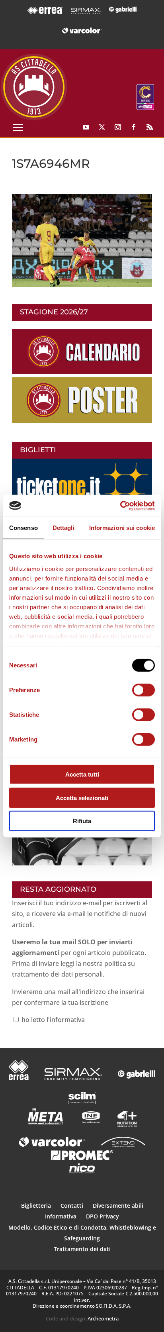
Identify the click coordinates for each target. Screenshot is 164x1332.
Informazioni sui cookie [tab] (122, 527)
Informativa (61, 1216)
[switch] (143, 690)
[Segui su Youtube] (86, 127)
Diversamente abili (118, 1205)
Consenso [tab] (23, 527)
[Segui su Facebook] (133, 127)
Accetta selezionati (82, 797)
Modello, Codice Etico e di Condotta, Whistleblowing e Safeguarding (82, 1233)
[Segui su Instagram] (117, 127)
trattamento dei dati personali (57, 974)
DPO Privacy (102, 1216)
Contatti (73, 1205)
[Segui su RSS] (149, 127)
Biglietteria (36, 1205)
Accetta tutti (82, 774)
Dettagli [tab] (63, 527)
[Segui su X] (102, 127)
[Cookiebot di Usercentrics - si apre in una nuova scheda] (120, 505)
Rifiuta (82, 821)
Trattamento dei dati (82, 1249)
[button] (82, 241)
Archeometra (103, 1318)
